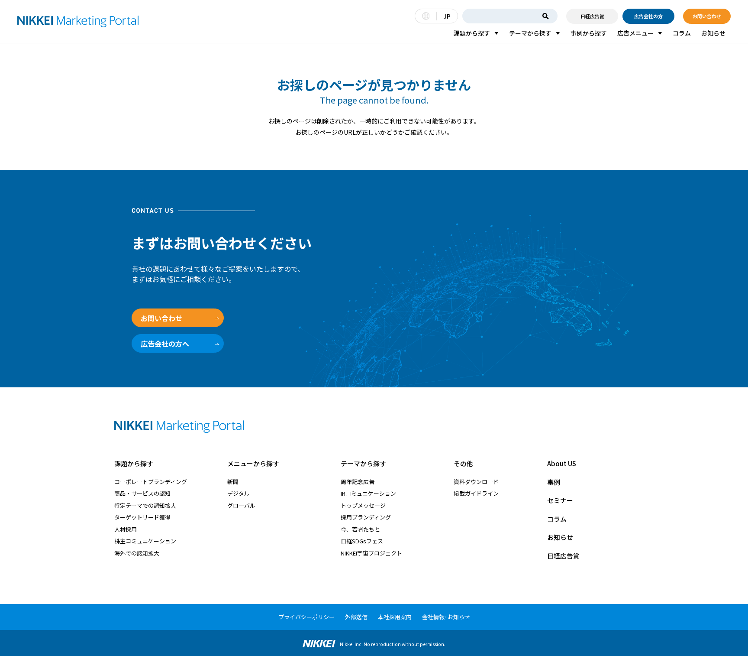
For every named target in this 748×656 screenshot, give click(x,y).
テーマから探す (530, 33)
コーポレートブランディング (150, 481)
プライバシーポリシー (306, 617)
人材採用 (125, 529)
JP (447, 16)
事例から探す (589, 33)
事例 (553, 482)
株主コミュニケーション (145, 541)
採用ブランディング (366, 517)
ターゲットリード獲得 (142, 517)
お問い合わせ (707, 16)
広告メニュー (635, 33)
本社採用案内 (395, 617)
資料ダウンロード (476, 481)
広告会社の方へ (165, 343)
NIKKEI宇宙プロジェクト (371, 553)
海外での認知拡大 (136, 553)
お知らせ (713, 33)
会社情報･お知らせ (446, 617)
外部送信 (356, 617)
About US (561, 463)
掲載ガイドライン (476, 493)
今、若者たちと (360, 529)
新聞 (233, 481)
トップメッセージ (363, 505)
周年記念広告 (357, 481)
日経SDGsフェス (362, 541)
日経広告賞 (592, 16)
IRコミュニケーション (368, 493)
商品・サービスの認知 (142, 493)
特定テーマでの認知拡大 (145, 505)
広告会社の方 (648, 16)
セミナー (560, 500)
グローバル (241, 505)
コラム (682, 33)
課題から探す (472, 33)
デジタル (238, 493)
